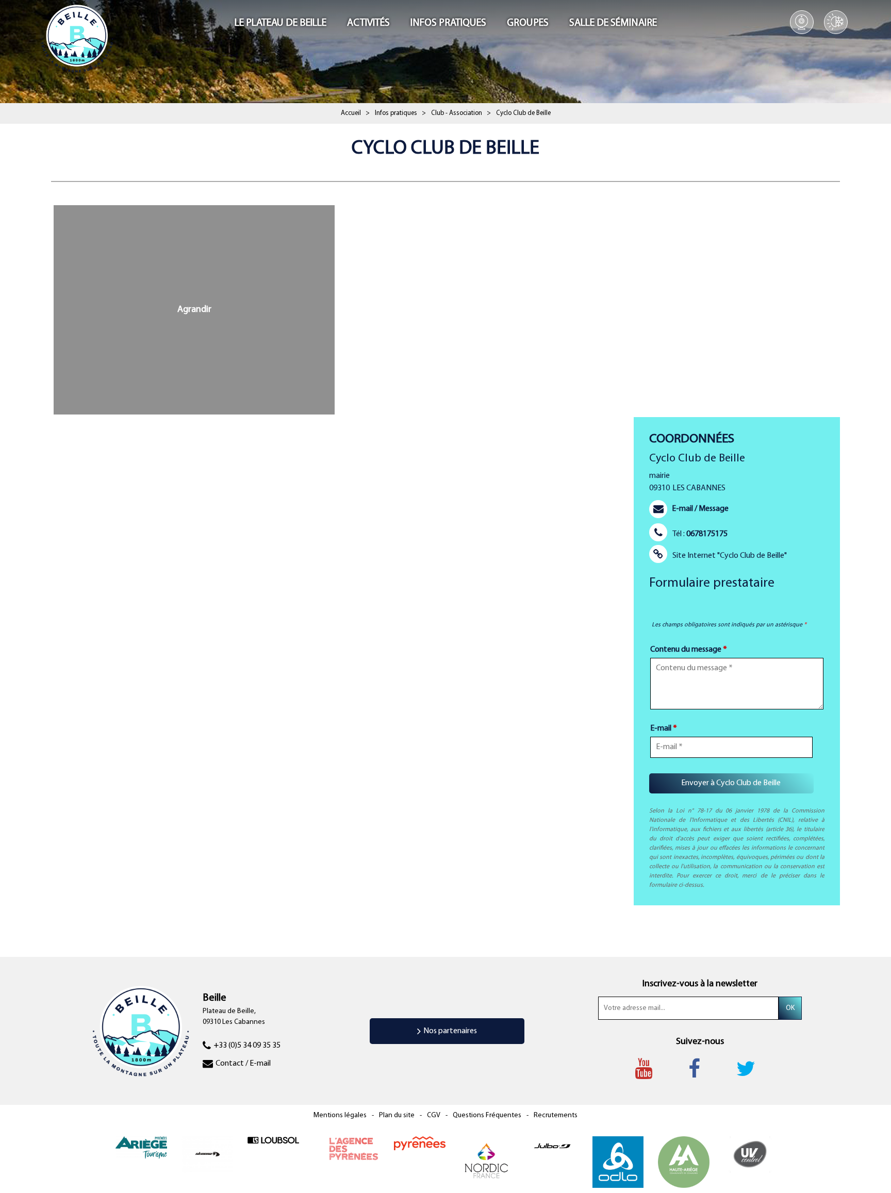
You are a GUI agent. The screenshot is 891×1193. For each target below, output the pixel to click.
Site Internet (729, 556)
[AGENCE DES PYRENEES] (354, 1149)
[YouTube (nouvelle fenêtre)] (649, 1069)
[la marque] (420, 1143)
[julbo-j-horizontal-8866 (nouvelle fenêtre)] (552, 1145)
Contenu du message (688, 649)
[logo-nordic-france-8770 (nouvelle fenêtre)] (486, 1162)
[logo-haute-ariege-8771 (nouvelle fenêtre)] (684, 1162)
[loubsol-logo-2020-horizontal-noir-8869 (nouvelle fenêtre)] (273, 1140)
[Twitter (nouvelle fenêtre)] (751, 1069)
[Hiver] (836, 22)
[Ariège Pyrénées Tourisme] (141, 1147)
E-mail (663, 728)
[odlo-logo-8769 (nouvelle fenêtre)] (618, 1162)
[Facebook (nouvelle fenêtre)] (699, 1069)
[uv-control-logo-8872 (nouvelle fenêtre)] (750, 1154)
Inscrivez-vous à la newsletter (699, 984)
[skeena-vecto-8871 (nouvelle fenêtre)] (207, 1154)
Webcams (802, 22)
